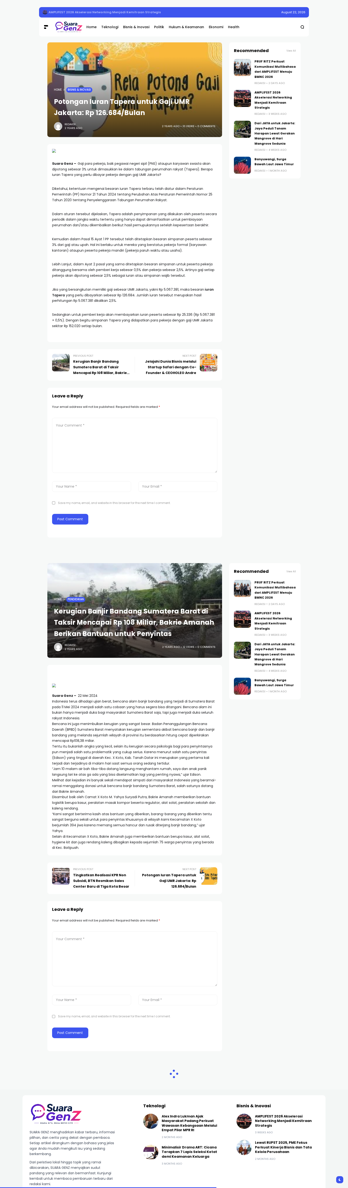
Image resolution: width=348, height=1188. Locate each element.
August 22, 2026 (293, 12)
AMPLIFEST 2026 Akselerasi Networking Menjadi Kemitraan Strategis (105, 12)
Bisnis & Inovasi (79, 90)
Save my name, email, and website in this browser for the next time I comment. (114, 503)
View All (291, 51)
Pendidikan (76, 599)
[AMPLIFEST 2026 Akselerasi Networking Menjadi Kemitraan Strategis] (45, 12)
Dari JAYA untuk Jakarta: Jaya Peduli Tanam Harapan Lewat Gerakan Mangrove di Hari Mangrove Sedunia (274, 133)
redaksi (70, 124)
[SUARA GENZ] (67, 26)
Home (58, 90)
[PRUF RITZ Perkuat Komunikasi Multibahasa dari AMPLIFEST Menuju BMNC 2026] (242, 67)
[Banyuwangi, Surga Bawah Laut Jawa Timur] (242, 165)
